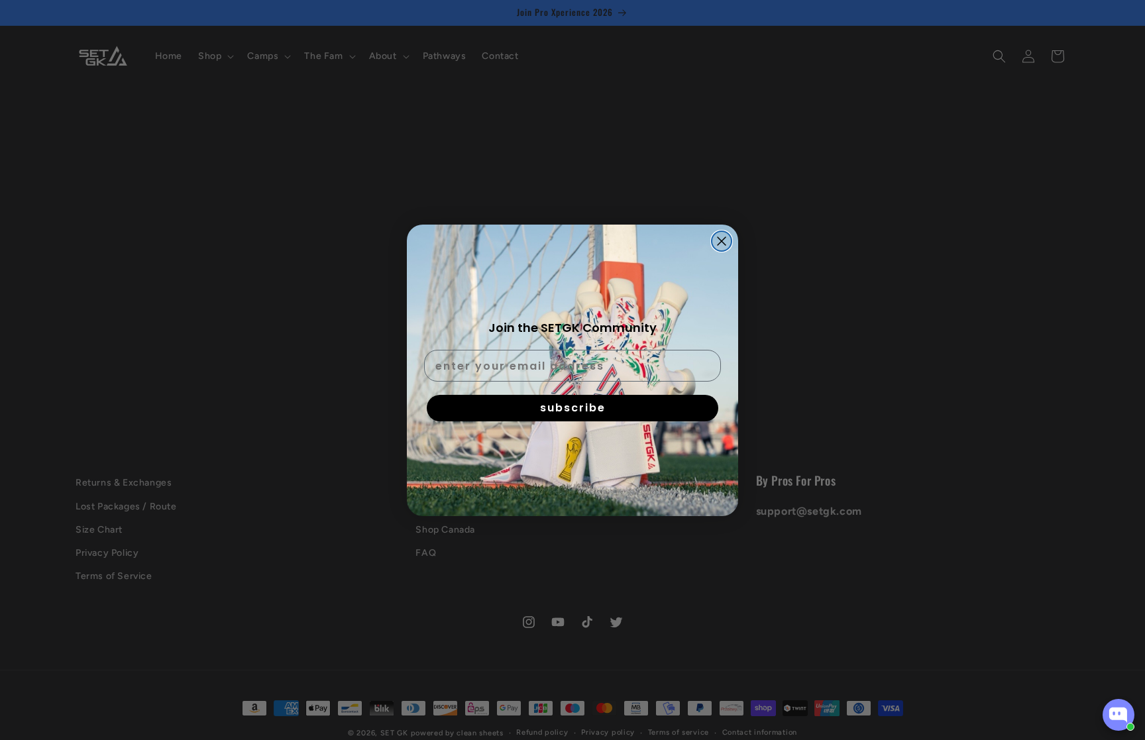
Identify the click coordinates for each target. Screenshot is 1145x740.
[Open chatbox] (1118, 715)
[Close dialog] (722, 241)
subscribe (573, 407)
